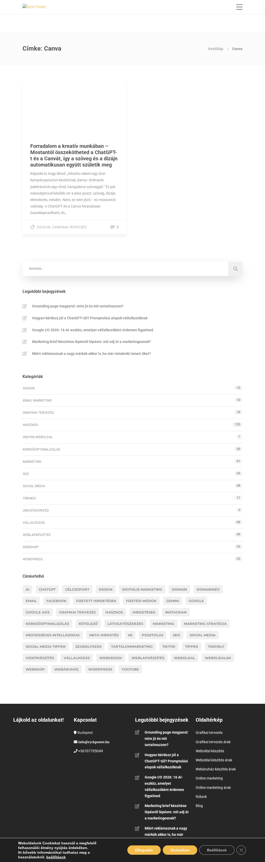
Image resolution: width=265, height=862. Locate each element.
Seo (176, 635)
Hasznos (30, 425)
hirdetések (144, 612)
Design (43, 227)
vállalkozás (77, 658)
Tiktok (168, 646)
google (196, 601)
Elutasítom (180, 850)
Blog (199, 806)
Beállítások (217, 850)
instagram (176, 612)
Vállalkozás (34, 523)
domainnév (208, 589)
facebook (56, 601)
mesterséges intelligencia (53, 635)
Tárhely (29, 498)
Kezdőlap (215, 49)
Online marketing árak (213, 787)
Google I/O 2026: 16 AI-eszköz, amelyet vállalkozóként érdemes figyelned (92, 330)
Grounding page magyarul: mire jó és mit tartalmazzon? (77, 306)
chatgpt (47, 589)
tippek (191, 646)
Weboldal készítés (210, 751)
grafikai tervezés (77, 612)
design (106, 589)
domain (179, 589)
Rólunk (201, 797)
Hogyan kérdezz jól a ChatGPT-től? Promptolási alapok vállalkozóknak (90, 318)
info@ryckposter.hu (93, 742)
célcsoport (77, 589)
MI (130, 635)
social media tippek (46, 646)
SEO (26, 474)
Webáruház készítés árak (216, 769)
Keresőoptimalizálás (41, 449)
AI (27, 589)
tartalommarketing (132, 646)
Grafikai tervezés (69, 227)
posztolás (152, 635)
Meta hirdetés (104, 635)
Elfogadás (144, 850)
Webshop (31, 547)
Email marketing (37, 400)
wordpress (100, 669)
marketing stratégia (205, 624)
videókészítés (40, 658)
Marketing (32, 462)
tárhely (216, 646)
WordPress (33, 559)
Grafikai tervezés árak (213, 742)
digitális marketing (142, 589)
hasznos (114, 612)
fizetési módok (141, 601)
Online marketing (209, 778)
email (31, 601)
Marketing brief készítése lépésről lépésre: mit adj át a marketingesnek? (91, 342)
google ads (37, 612)
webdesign (110, 658)
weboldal (184, 658)
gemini (172, 601)
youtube (130, 669)
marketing (163, 624)
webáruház (66, 669)
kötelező (88, 624)
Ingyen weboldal (38, 437)
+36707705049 (90, 751)
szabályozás (88, 646)
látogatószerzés (125, 624)
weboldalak (218, 658)
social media (203, 635)
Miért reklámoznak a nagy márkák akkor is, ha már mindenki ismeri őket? (91, 353)
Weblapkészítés (37, 535)
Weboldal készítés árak (214, 760)
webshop (35, 669)
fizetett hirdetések (96, 601)
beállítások (56, 857)
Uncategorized (36, 510)
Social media (34, 486)
